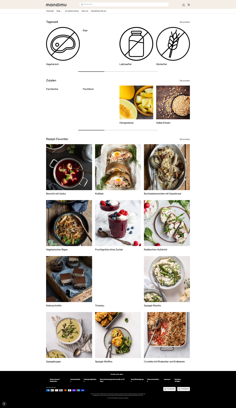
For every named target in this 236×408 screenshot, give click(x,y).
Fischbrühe (52, 89)
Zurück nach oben (117, 374)
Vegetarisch (52, 64)
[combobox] (124, 4)
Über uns (84, 11)
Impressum (167, 379)
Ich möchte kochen (72, 11)
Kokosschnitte (53, 306)
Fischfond (88, 89)
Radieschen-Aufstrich (155, 250)
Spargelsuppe (53, 361)
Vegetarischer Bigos (57, 250)
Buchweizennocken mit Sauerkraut (162, 194)
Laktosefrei (125, 64)
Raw (85, 30)
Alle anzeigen (185, 22)
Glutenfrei (161, 64)
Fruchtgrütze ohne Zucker (109, 250)
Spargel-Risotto (152, 306)
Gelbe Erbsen (163, 123)
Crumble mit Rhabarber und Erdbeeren (164, 361)
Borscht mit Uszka (56, 194)
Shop (58, 11)
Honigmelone (126, 123)
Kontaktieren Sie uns (98, 11)
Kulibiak (99, 194)
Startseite (50, 11)
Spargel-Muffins (103, 361)
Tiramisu (99, 306)
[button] (4, 404)
